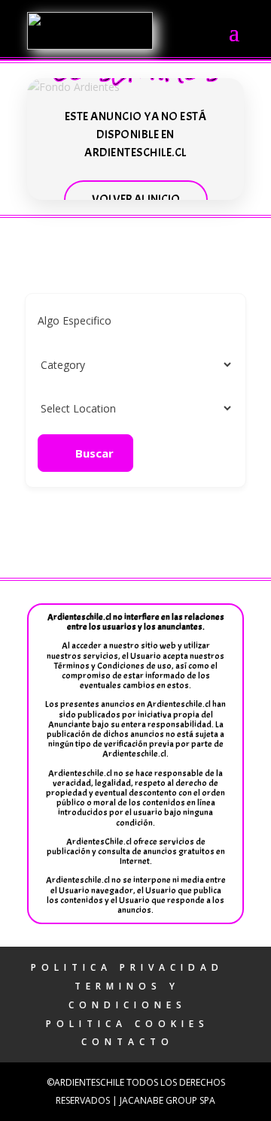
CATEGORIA (67, 364)
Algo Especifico (74, 320)
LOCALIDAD (68, 407)
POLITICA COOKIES (127, 1023)
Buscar (94, 453)
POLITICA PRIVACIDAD (127, 967)
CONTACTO (127, 1041)
